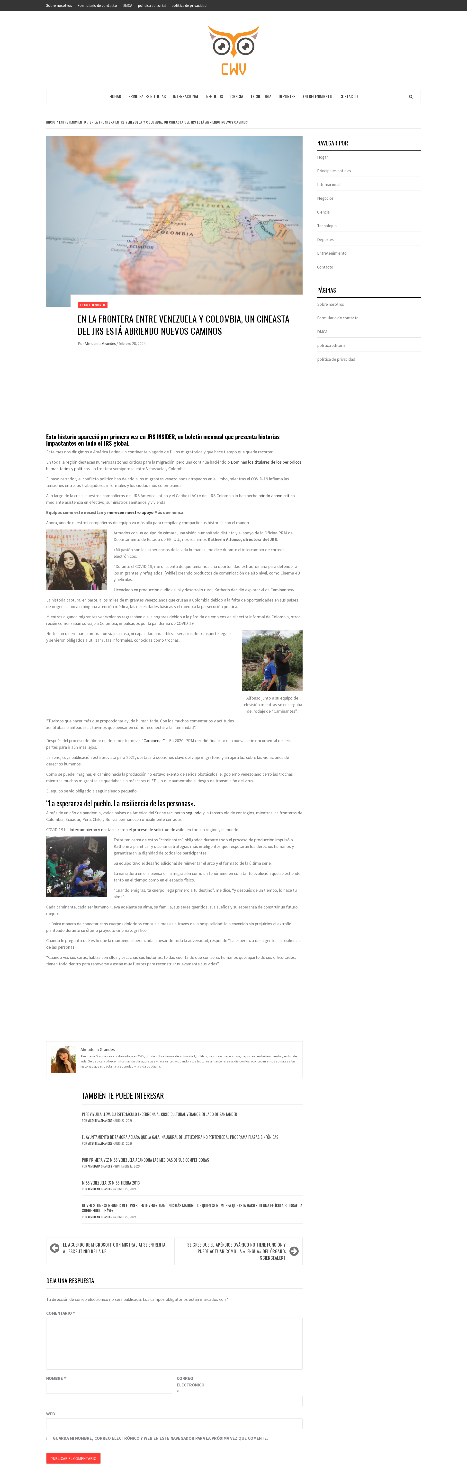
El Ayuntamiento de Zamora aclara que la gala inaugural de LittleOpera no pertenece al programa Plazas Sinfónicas (180, 1137)
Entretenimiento (317, 96)
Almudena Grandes (101, 343)
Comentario (60, 1313)
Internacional (186, 96)
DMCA (127, 5)
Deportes (287, 96)
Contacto (349, 96)
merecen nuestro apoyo (130, 512)
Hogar (115, 96)
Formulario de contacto (97, 5)
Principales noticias (147, 96)
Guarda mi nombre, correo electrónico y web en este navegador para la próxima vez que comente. (160, 1438)
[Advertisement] (174, 394)
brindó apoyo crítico (277, 495)
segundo (194, 813)
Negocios (214, 96)
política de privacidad (189, 5)
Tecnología (261, 96)
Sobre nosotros (59, 5)
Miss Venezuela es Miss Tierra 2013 (111, 1183)
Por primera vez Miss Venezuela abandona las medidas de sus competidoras (145, 1160)
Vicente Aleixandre (100, 1120)
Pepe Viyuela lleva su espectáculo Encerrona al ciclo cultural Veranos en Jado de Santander (159, 1114)
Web (50, 1414)
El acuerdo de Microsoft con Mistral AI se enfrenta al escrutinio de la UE (114, 1247)
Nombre (56, 1378)
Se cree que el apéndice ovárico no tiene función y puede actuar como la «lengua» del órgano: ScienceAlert (236, 1251)
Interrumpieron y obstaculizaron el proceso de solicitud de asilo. (128, 829)
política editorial (152, 5)
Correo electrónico (189, 1384)
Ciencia (236, 96)
